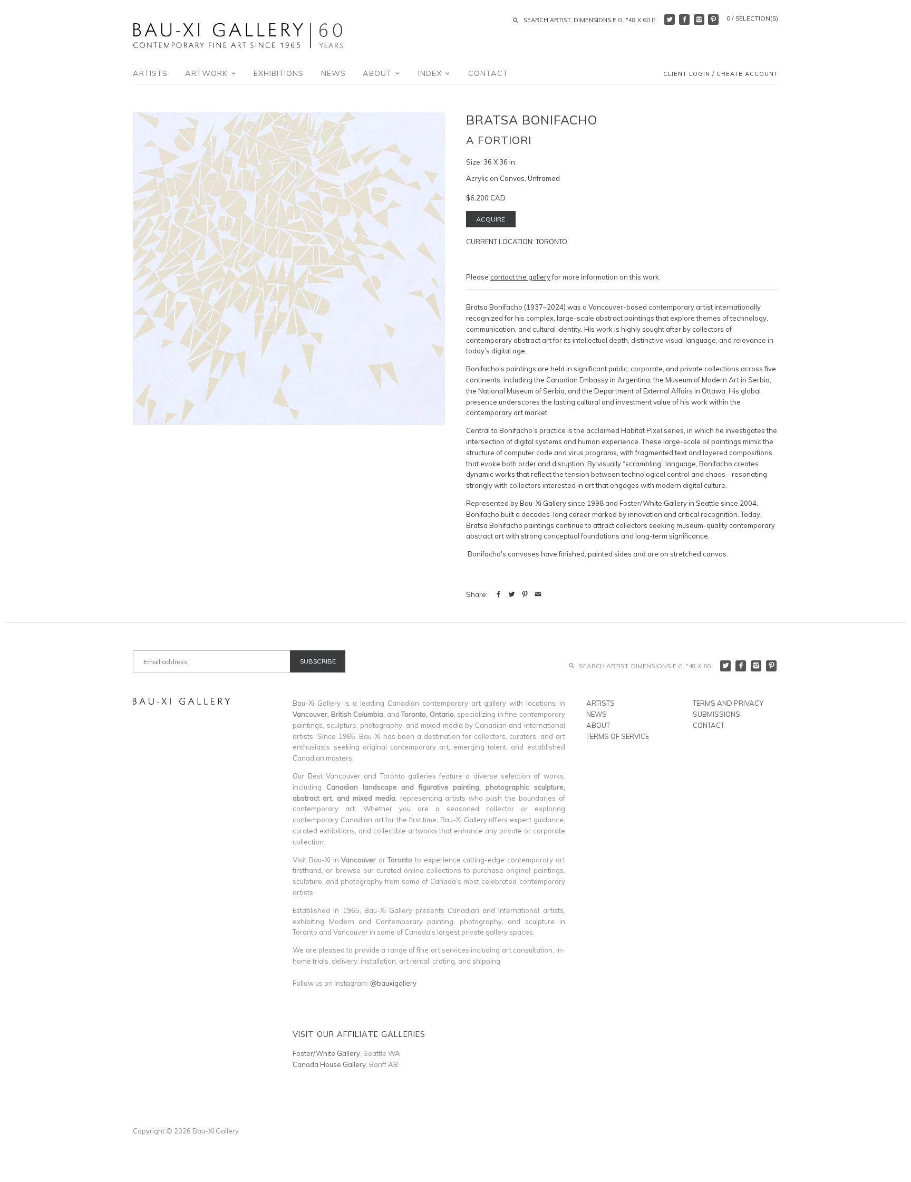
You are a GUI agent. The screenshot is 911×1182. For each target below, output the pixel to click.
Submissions (716, 714)
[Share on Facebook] (498, 594)
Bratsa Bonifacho (531, 120)
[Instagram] (699, 19)
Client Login (686, 74)
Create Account (747, 74)
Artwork (207, 73)
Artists (150, 73)
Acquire (490, 219)
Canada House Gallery (329, 1064)
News (333, 73)
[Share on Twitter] (511, 594)
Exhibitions (279, 73)
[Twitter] (669, 19)
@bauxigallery (393, 983)
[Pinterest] (713, 19)
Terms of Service (617, 736)
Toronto (551, 241)
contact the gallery (520, 277)
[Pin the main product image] (524, 594)
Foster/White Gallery (326, 1053)
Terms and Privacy (728, 703)
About (378, 73)
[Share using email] (538, 594)
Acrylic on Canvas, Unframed (513, 178)
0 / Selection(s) (752, 18)
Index (431, 73)
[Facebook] (684, 19)
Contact (488, 73)
